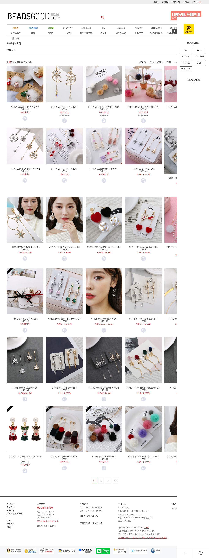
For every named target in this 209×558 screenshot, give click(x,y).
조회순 (168, 62)
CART (199, 63)
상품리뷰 (186, 57)
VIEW (146, 527)
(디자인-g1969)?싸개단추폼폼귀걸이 (143, 456)
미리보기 (64, 120)
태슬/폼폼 (139, 33)
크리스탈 (121, 28)
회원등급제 (199, 57)
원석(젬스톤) (156, 28)
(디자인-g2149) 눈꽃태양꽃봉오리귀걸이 (64, 318)
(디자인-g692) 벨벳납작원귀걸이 (64, 456)
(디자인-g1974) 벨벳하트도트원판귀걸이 (104, 246)
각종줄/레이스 (156, 33)
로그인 (156, 2)
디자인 (11, 50)
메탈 (33, 33)
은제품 (103, 33)
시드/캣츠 (139, 28)
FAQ (199, 50)
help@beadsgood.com (133, 518)
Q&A (186, 50)
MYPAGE (186, 63)
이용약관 (11, 510)
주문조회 (186, 2)
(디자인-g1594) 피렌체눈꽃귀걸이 (143, 318)
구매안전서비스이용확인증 (91, 523)
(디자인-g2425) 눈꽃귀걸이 (143, 168)
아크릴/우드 (16, 33)
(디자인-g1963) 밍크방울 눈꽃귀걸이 (64, 246)
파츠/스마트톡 (86, 33)
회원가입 (165, 2)
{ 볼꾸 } (68, 33)
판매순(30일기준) (156, 62)
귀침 (103, 28)
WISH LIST (185, 69)
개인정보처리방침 (14, 514)
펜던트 (51, 33)
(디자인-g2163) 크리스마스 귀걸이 (143, 246)
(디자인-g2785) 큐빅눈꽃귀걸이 (64, 106)
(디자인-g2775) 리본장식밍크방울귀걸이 (143, 106)
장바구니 (196, 2)
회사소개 (11, 504)
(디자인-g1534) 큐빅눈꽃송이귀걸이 (104, 387)
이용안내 (11, 507)
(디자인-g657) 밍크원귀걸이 (104, 456)
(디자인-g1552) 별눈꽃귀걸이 (64, 387)
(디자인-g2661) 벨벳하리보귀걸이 (104, 168)
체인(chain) (121, 33)
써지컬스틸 (86, 28)
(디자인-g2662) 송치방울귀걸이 (64, 168)
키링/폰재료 (68, 28)
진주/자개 (174, 28)
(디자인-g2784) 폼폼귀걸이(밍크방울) (103, 106)
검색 (101, 17)
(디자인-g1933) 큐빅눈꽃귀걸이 (104, 318)
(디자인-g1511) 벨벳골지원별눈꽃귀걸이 (143, 387)
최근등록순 (142, 62)
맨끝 (115, 481)
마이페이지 (175, 2)
